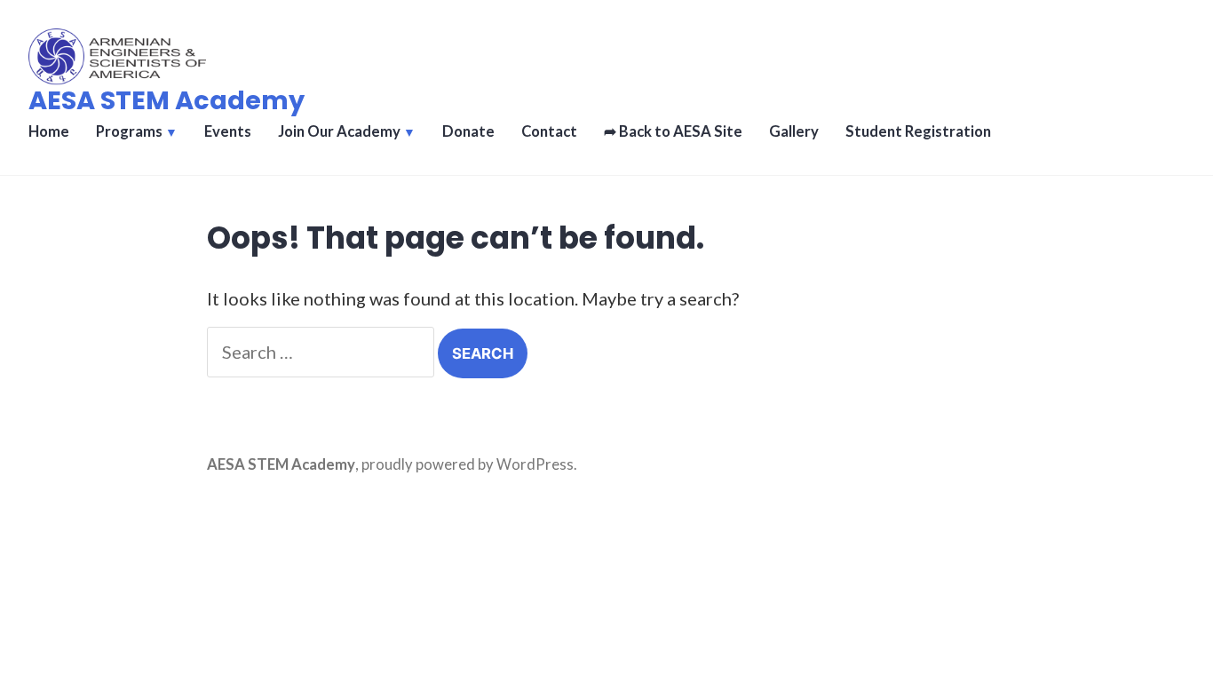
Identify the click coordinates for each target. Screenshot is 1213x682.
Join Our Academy (339, 131)
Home (48, 131)
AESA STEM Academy (166, 100)
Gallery (794, 131)
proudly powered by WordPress (467, 464)
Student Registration (918, 131)
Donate (468, 131)
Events (227, 131)
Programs (129, 131)
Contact (549, 131)
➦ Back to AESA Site (673, 131)
